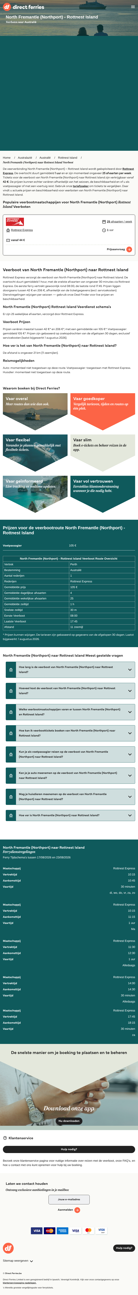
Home (7, 157)
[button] (70, 670)
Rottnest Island (67, 157)
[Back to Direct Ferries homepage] (23, 7)
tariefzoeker (81, 186)
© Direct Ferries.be (12, 1273)
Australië (45, 157)
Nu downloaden (69, 1121)
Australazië (25, 157)
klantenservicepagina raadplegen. (19, 1283)
